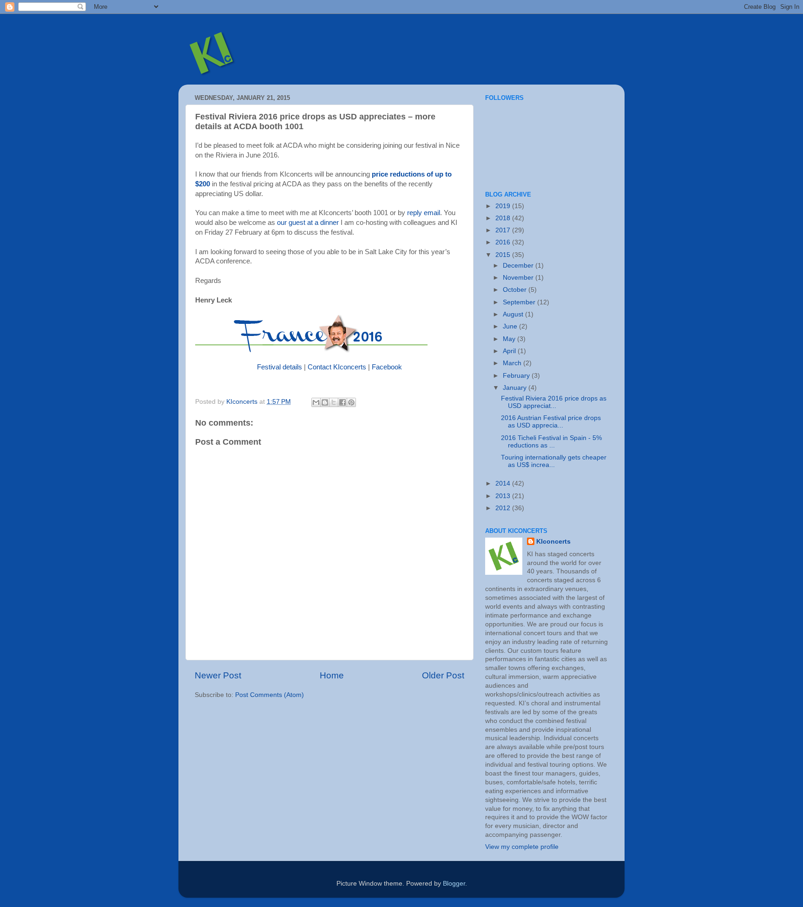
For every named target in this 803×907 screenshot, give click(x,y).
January (515, 387)
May (510, 338)
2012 (503, 508)
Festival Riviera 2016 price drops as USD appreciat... (553, 402)
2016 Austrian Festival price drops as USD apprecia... (551, 421)
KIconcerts (553, 541)
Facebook (387, 367)
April (510, 351)
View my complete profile (522, 846)
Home (332, 675)
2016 (503, 242)
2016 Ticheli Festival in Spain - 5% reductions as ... (551, 441)
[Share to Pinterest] (351, 402)
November (519, 277)
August (514, 314)
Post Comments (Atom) (269, 694)
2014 (503, 483)
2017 (503, 230)
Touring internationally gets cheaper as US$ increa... (553, 461)
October (515, 289)
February (517, 375)
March (513, 363)
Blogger (454, 883)
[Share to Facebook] (342, 402)
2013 (503, 496)
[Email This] (316, 402)
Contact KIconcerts (337, 367)
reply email (423, 213)
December (519, 265)
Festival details (279, 367)
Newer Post (218, 675)
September (520, 302)
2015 (503, 254)
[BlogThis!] (324, 402)
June (511, 326)
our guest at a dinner (308, 222)
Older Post (443, 675)
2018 (503, 218)
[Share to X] (333, 402)
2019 (503, 206)
